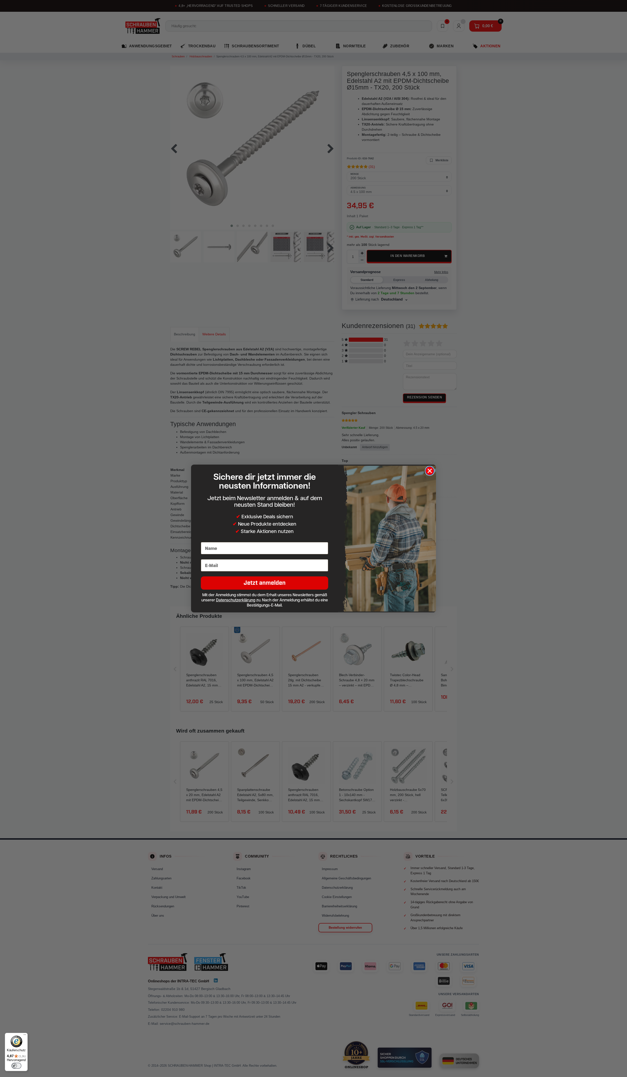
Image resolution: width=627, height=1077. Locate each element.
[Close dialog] (429, 471)
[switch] (16, 1066)
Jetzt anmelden (265, 583)
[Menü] (25, 1036)
